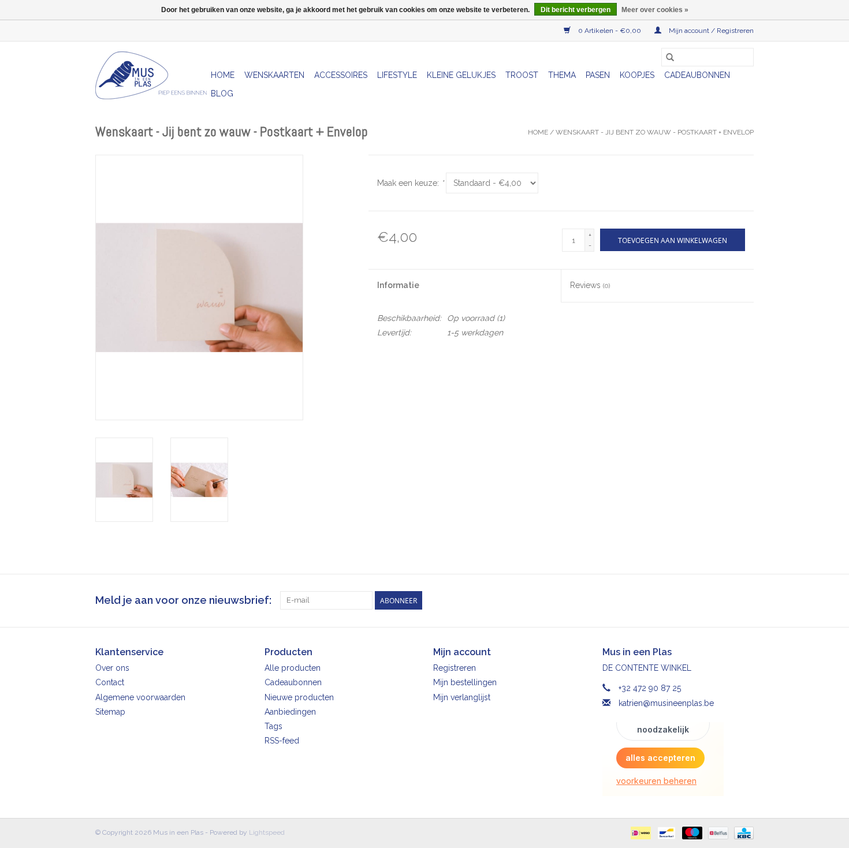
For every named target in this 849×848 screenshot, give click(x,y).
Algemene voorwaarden (140, 697)
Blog (222, 93)
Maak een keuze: (410, 183)
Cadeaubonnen (697, 75)
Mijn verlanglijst (461, 697)
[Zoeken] (670, 57)
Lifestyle (397, 75)
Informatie (398, 285)
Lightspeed (267, 832)
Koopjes (637, 75)
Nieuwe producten (299, 697)
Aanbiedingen (290, 711)
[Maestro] (691, 832)
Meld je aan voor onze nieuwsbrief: (183, 600)
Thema (562, 75)
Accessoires (340, 75)
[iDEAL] (639, 832)
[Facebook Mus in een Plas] (723, 600)
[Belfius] (716, 832)
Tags (273, 726)
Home (222, 75)
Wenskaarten (274, 75)
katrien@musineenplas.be (666, 703)
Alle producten (293, 668)
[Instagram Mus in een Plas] (744, 600)
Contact (109, 682)
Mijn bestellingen (465, 682)
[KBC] (742, 832)
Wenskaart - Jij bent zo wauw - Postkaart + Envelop (655, 132)
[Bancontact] (665, 832)
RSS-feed (282, 740)
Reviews (590, 285)
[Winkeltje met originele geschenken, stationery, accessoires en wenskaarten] (151, 75)
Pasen (598, 75)
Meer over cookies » (654, 10)
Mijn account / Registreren (710, 31)
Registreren (454, 668)
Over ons (112, 668)
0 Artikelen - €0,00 (609, 31)
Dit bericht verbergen (575, 10)
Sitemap (110, 711)
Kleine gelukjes (461, 75)
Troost (521, 75)
